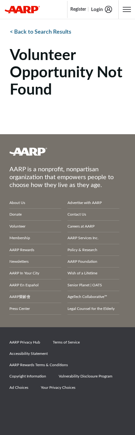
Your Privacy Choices (58, 387)
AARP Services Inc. (83, 238)
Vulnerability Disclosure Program (85, 376)
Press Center (19, 309)
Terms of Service (66, 342)
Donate (15, 214)
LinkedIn (82, 405)
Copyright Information (27, 376)
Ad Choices (18, 387)
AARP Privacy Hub (24, 342)
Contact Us (77, 214)
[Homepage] (22, 9)
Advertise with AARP (85, 203)
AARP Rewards (21, 250)
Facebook (17, 405)
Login (97, 9)
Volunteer (17, 226)
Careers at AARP (81, 226)
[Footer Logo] (67, 151)
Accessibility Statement (28, 353)
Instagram (60, 405)
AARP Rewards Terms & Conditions (38, 365)
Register (78, 9)
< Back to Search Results (40, 32)
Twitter (39, 405)
